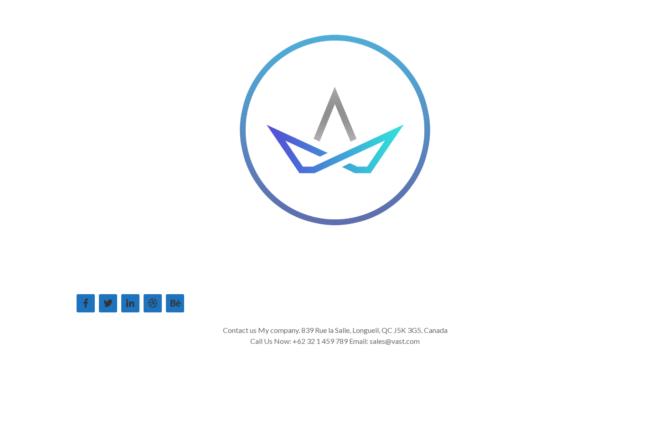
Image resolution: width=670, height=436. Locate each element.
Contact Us (292, 276)
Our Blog (335, 276)
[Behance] (175, 303)
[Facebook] (86, 303)
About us (216, 276)
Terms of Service (387, 276)
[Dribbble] (153, 303)
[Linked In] (130, 303)
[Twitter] (108, 303)
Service (252, 276)
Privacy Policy (446, 276)
